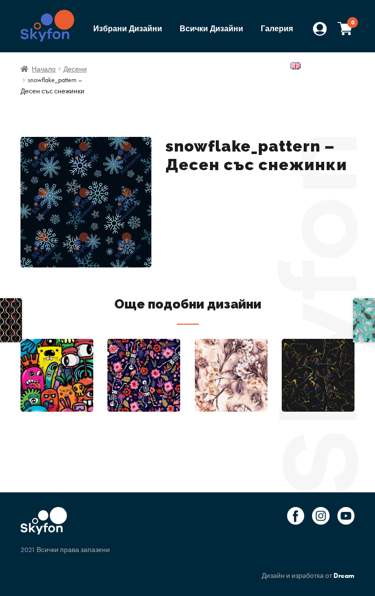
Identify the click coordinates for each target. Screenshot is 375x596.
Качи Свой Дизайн (244, 67)
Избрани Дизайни (127, 28)
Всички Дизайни (211, 28)
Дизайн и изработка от (308, 575)
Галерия (277, 28)
